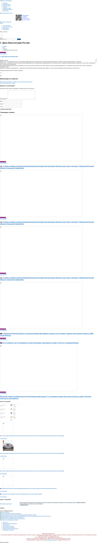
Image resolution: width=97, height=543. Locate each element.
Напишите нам (6, 4)
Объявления (6, 29)
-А (96, 59)
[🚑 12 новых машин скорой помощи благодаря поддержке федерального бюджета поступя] (48, 428)
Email (1, 104)
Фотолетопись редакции (9, 527)
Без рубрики (3, 52)
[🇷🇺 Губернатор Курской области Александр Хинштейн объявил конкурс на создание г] (48, 480)
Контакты (5, 3)
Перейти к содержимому (6, 0)
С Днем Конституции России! (9, 56)
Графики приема (7, 8)
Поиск (1, 37)
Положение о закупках (8, 529)
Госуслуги (5, 522)
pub (6, 53)
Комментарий (4, 98)
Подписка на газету (7, 26)
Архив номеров (6, 25)
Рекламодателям (7, 5)
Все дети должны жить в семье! (7, 83)
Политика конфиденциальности (10, 528)
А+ (96, 61)
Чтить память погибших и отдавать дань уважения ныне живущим (16, 81)
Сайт (1, 106)
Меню (1, 23)
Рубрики (5, 6)
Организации (6, 524)
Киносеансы (6, 28)
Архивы (2, 510)
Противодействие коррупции (10, 523)
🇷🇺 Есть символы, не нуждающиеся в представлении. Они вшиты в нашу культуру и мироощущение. (39, 343)
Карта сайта (6, 10)
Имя (1, 101)
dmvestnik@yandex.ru (52, 540)
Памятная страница (7, 9)
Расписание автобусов (8, 526)
